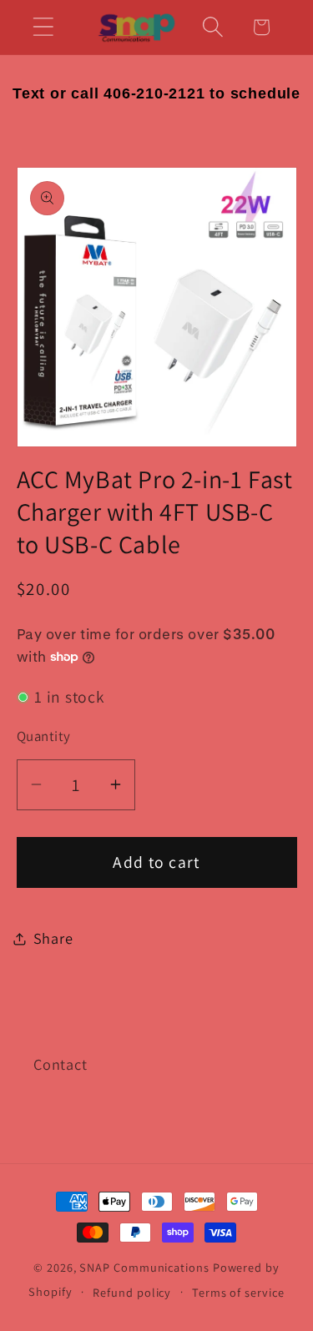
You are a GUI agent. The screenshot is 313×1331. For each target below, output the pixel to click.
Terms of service (238, 1292)
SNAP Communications (144, 1267)
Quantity (44, 736)
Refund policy (132, 1292)
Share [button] (53, 938)
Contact (60, 1064)
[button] (43, 27)
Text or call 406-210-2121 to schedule (156, 93)
